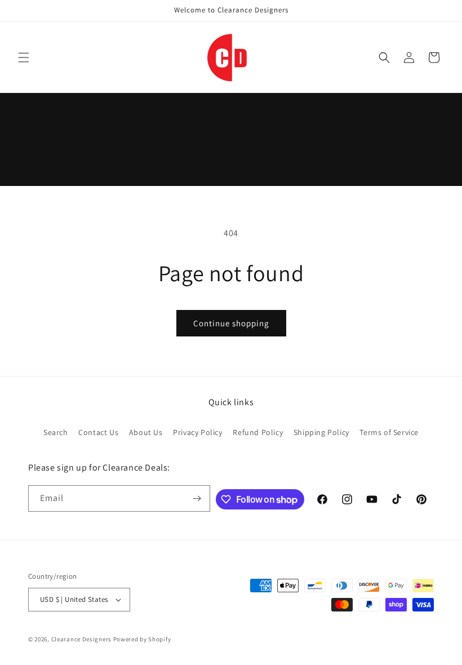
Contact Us (98, 432)
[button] (23, 57)
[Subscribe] (197, 498)
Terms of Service (389, 432)
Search (55, 432)
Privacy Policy (197, 432)
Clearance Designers (81, 639)
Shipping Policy (321, 432)
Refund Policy (258, 432)
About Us (146, 432)
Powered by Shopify (142, 639)
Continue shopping (231, 323)
